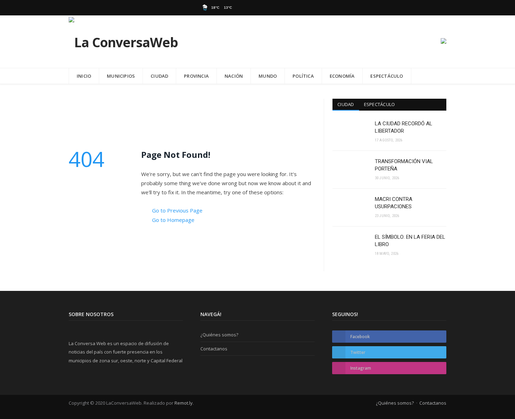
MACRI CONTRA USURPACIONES (393, 203)
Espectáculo (386, 76)
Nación (234, 76)
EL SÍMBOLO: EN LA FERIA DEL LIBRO (410, 240)
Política (303, 76)
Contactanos (213, 348)
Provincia (196, 76)
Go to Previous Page (177, 210)
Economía (342, 76)
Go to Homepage (173, 219)
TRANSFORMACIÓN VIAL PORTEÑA (404, 165)
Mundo (268, 76)
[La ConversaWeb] (123, 41)
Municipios (121, 76)
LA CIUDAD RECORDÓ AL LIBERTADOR (403, 127)
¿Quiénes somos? (219, 334)
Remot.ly (183, 403)
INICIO (84, 76)
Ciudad (159, 76)
